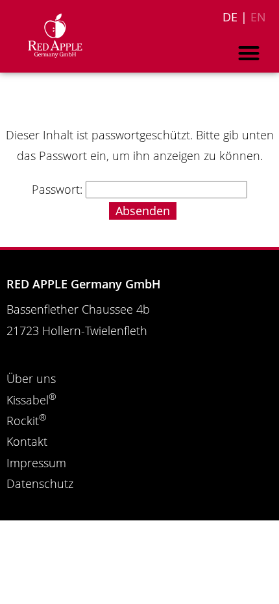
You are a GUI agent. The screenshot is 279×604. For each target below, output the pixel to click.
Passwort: (59, 189)
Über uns (31, 378)
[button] (249, 53)
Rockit (26, 420)
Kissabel (31, 400)
